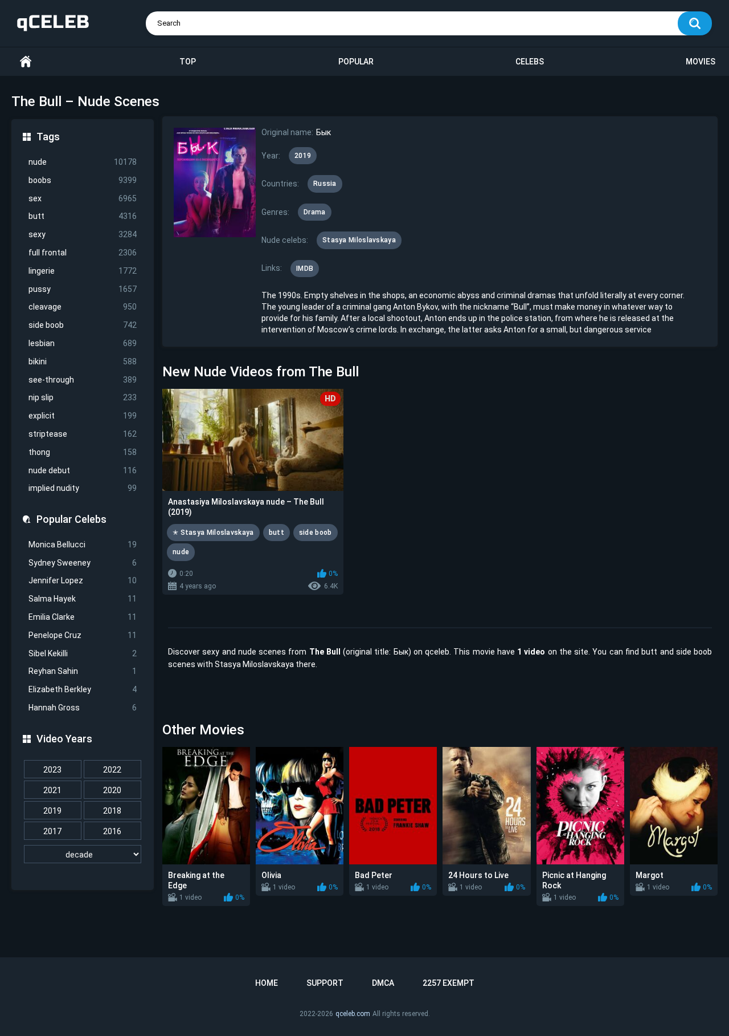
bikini (82, 361)
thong (82, 452)
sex (82, 198)
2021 (52, 790)
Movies (700, 61)
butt (82, 216)
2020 (112, 790)
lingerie (82, 270)
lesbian (82, 343)
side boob (82, 325)
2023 (52, 769)
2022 (112, 769)
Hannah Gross (82, 707)
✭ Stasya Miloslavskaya (213, 533)
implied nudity (82, 488)
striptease (82, 433)
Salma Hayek (82, 598)
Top (187, 61)
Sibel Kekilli (82, 653)
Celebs (529, 61)
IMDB (304, 269)
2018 (112, 810)
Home (25, 61)
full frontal (82, 252)
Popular (356, 61)
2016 (112, 831)
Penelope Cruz (82, 635)
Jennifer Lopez (82, 580)
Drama (315, 212)
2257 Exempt (448, 983)
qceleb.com (352, 1014)
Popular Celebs (71, 519)
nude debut (82, 470)
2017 (52, 831)
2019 (52, 810)
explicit (82, 415)
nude (82, 161)
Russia (325, 184)
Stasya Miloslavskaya (359, 240)
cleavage (82, 306)
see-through (82, 379)
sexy (82, 234)
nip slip (82, 397)
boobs (82, 180)
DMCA (383, 983)
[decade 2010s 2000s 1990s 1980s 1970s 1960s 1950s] (82, 854)
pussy (82, 289)
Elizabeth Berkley (82, 689)
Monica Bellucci (82, 544)
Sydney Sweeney (82, 562)
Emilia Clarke (82, 616)
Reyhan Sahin (82, 671)
